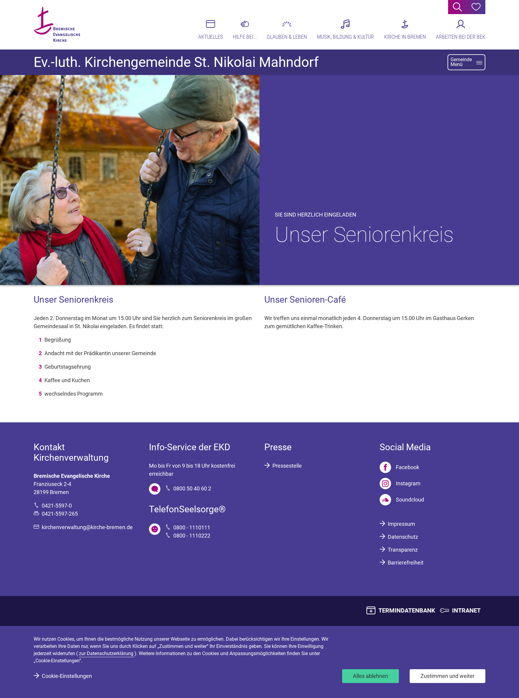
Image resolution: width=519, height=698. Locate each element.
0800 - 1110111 (191, 527)
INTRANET (466, 610)
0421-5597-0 (57, 505)
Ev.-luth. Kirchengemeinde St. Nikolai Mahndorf (176, 62)
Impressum (401, 524)
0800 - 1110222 (191, 535)
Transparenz (403, 550)
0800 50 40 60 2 (192, 488)
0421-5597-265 (60, 514)
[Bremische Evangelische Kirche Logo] (57, 24)
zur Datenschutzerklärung (107, 653)
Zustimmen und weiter (447, 676)
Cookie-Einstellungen (67, 676)
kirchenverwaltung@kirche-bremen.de (87, 527)
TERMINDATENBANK (406, 610)
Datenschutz (403, 537)
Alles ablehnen (370, 676)
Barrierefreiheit (405, 562)
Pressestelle (287, 466)
